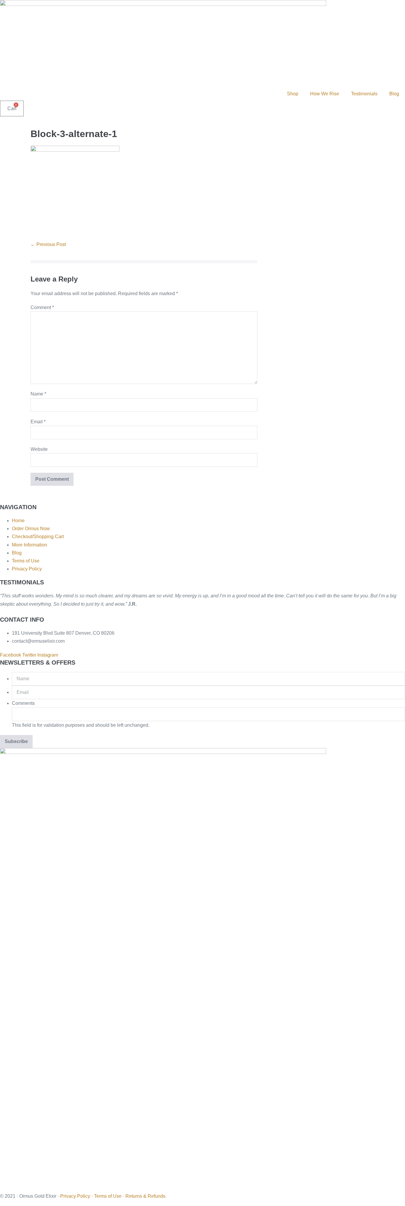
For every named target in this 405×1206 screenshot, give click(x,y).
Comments (23, 703)
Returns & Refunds (145, 1196)
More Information (29, 544)
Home (18, 520)
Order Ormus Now (31, 528)
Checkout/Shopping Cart (38, 536)
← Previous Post (48, 244)
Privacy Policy (27, 568)
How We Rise (324, 93)
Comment (42, 307)
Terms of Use (25, 560)
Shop (292, 93)
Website (39, 449)
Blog (394, 93)
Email (38, 421)
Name (38, 393)
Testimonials (364, 93)
